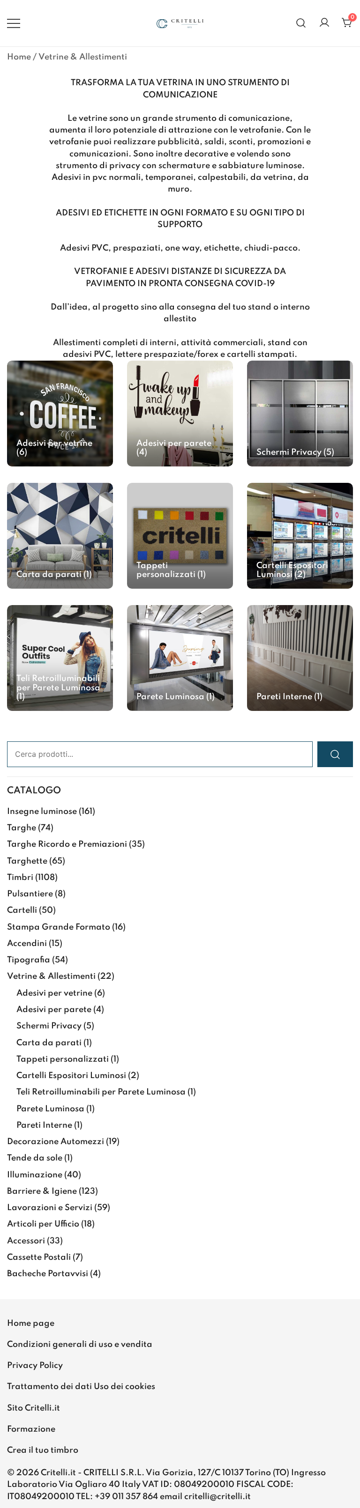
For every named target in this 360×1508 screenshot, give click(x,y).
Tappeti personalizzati (62, 1059)
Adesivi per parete (53, 1009)
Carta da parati (49, 1043)
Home (19, 57)
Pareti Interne (44, 1125)
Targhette (27, 861)
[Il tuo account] (324, 23)
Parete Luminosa (50, 1109)
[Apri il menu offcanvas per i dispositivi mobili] (13, 23)
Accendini (27, 943)
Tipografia (28, 960)
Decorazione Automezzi (55, 1142)
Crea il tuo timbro (42, 1450)
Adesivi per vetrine (54, 993)
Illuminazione (34, 1175)
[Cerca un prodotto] (301, 23)
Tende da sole (34, 1158)
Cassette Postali (39, 1257)
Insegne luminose (42, 811)
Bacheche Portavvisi (47, 1274)
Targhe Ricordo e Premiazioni (67, 844)
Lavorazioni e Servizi (49, 1208)
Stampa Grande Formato (58, 927)
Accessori (26, 1241)
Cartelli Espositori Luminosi (71, 1076)
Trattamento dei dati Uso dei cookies (81, 1386)
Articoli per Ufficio (43, 1224)
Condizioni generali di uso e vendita (79, 1344)
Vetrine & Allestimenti (51, 976)
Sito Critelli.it (33, 1408)
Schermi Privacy (49, 1026)
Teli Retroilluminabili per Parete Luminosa (101, 1092)
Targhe (21, 828)
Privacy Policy (35, 1365)
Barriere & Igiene (42, 1191)
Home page (30, 1323)
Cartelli (22, 910)
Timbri (20, 877)
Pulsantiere (30, 894)
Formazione (31, 1429)
